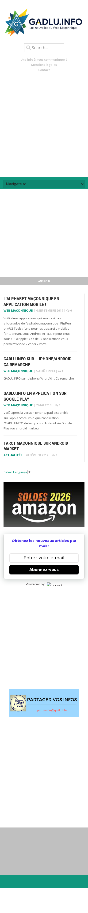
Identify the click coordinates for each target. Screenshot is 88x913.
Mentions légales (44, 65)
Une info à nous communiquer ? (44, 59)
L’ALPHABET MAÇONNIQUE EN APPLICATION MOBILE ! (31, 301)
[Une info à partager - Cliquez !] (44, 703)
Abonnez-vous (44, 569)
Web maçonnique (18, 310)
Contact (44, 70)
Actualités (13, 455)
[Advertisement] (44, 125)
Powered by (35, 584)
